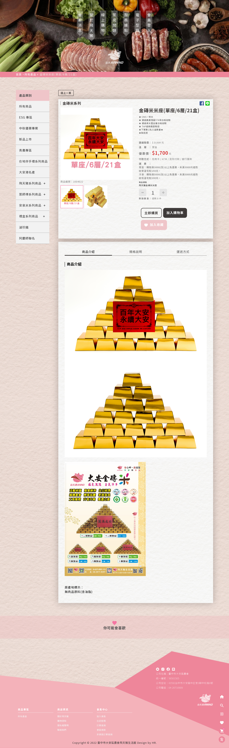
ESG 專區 (25, 117)
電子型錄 (137, 23)
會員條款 (101, 729)
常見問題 (114, 23)
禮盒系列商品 (28, 216)
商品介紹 (88, 251)
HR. (154, 743)
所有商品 (25, 106)
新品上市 (25, 139)
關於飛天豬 (91, 26)
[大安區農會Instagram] (162, 669)
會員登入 (149, 23)
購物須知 (61, 720)
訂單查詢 (101, 725)
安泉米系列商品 (30, 205)
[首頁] (205, 699)
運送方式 (183, 251)
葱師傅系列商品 (30, 194)
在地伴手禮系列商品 (33, 161)
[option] (96, 144)
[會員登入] (222, 714)
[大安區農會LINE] (173, 669)
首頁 (19, 74)
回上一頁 (66, 93)
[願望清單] (222, 722)
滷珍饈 (24, 227)
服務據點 (126, 23)
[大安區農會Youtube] (157, 669)
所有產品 (30, 74)
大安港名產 (27, 172)
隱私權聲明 (63, 725)
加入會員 (101, 716)
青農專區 (25, 150)
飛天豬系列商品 (30, 183)
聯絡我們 (61, 729)
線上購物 (103, 23)
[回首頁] (222, 697)
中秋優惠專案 (28, 128)
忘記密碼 (101, 720)
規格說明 (135, 251)
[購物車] (222, 731)
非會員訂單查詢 (105, 734)
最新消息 (80, 23)
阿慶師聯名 (27, 238)
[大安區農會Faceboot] (168, 669)
